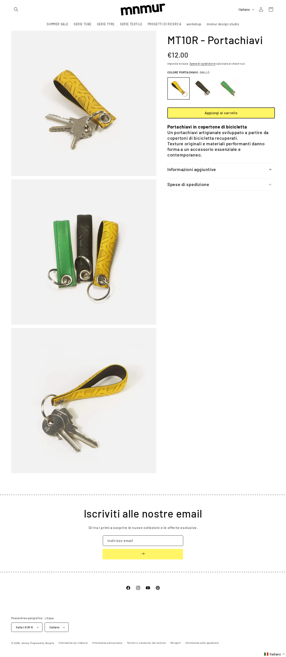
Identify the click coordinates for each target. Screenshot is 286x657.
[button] (16, 9)
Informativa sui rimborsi (73, 642)
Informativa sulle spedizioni (202, 642)
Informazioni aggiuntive (191, 169)
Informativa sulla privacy (107, 642)
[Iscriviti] (143, 554)
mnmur (25, 643)
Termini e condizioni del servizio (146, 642)
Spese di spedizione (202, 63)
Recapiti (175, 642)
